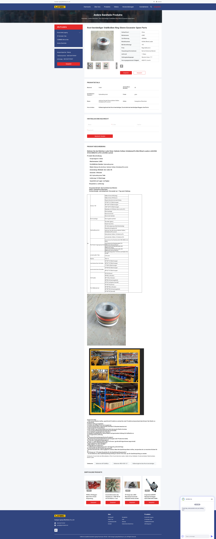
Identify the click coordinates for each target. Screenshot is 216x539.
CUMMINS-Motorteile (63, 39)
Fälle (123, 519)
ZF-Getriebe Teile (61, 36)
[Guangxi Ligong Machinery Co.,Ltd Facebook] (154, 1)
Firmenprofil (110, 517)
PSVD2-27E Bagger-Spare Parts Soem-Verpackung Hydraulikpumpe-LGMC (92, 496)
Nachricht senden (100, 136)
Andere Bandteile (93, 18)
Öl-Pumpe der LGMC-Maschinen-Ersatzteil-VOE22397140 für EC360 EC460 (131, 496)
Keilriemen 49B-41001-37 (120, 463)
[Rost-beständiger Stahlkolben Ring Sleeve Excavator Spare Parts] (93, 485)
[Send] (211, 536)
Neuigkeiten (124, 517)
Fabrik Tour (110, 519)
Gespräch (68, 64)
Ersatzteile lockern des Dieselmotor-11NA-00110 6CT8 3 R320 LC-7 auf (113, 496)
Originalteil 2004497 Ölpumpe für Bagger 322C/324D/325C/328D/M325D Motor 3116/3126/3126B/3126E (151, 496)
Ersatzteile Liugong (62, 32)
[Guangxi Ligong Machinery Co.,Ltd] (59, 6)
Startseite (84, 18)
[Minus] (212, 499)
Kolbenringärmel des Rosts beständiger (143, 463)
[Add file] (182, 536)
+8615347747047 (71, 55)
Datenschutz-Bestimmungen (127, 523)
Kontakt (110, 523)
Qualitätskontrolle (112, 521)
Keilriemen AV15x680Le (102, 463)
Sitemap (124, 521)
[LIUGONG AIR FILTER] (102, 45)
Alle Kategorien (147, 523)
